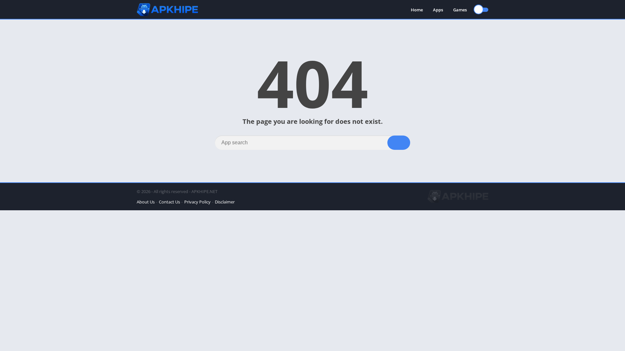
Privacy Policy (197, 202)
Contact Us (169, 202)
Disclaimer (225, 202)
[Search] (398, 143)
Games (460, 10)
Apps (438, 10)
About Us (146, 202)
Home (417, 10)
